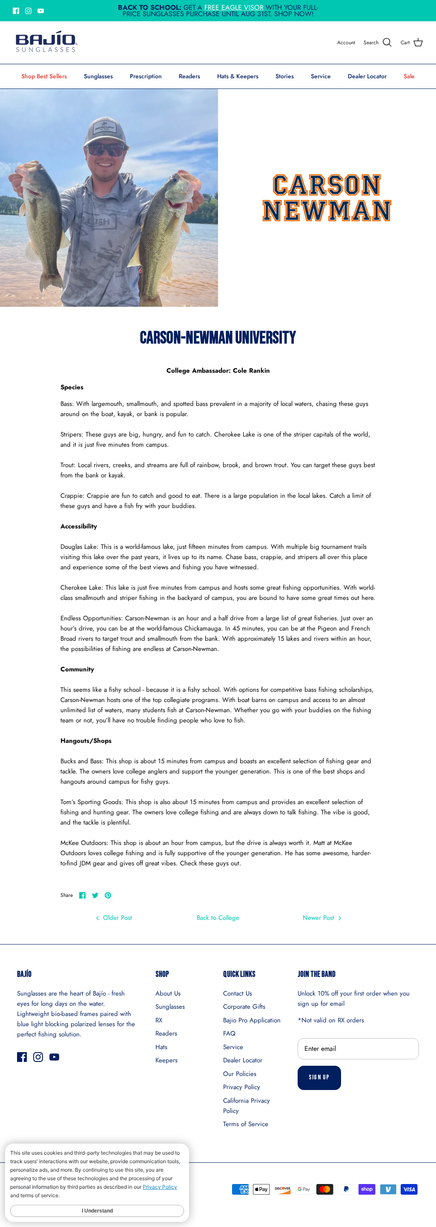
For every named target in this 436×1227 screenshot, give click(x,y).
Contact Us (237, 993)
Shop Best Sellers (44, 76)
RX (158, 1020)
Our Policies (239, 1074)
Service (321, 76)
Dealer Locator (367, 76)
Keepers (166, 1060)
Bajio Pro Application (252, 1020)
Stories (284, 76)
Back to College (218, 917)
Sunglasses (98, 76)
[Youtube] (40, 11)
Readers (189, 76)
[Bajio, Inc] (46, 42)
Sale (409, 76)
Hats (161, 1047)
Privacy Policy (241, 1087)
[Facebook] (16, 11)
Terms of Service (245, 1124)
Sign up (319, 1077)
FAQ (229, 1033)
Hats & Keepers (237, 76)
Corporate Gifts (244, 1006)
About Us (168, 993)
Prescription (146, 76)
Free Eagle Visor (234, 7)
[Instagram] (28, 11)
